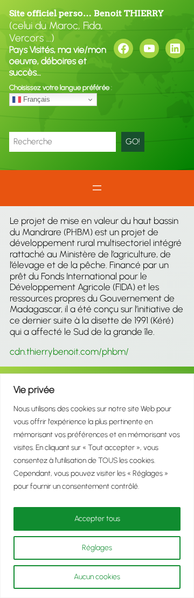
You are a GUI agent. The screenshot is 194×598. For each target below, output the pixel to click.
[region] (97, 486)
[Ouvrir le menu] (97, 187)
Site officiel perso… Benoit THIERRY (86, 13)
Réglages (97, 547)
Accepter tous (97, 518)
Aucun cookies (97, 576)
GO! (133, 141)
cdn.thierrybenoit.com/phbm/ (69, 351)
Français (35, 99)
